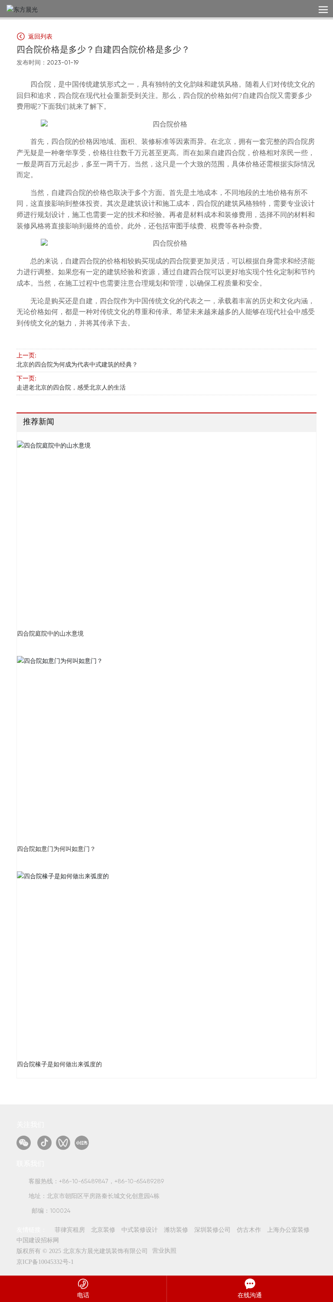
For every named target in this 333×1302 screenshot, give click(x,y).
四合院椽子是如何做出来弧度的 (59, 1065)
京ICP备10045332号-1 (45, 1262)
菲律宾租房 (70, 1230)
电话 (83, 1295)
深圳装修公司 (212, 1230)
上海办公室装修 (288, 1230)
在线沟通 (250, 1295)
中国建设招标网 (37, 1240)
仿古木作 (249, 1230)
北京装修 (103, 1230)
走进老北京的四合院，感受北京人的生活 (71, 388)
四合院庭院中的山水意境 (50, 634)
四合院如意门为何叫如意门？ (56, 849)
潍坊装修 (176, 1230)
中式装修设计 (139, 1230)
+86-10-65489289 (139, 1182)
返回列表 (39, 37)
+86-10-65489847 (83, 1182)
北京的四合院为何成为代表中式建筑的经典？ (77, 365)
